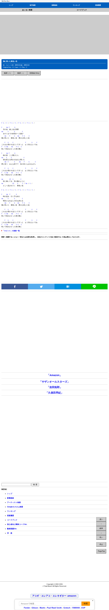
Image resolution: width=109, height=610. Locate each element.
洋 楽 (9, 533)
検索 (86, 603)
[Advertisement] (54, 34)
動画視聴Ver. (12, 529)
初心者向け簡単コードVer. (17, 524)
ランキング (76, 5)
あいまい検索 (27, 10)
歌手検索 (32, 5)
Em (7, 146)
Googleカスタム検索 (15, 507)
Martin (42, 608)
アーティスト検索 (14, 502)
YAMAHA (76, 608)
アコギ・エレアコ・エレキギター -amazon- (54, 596)
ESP (83, 608)
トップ (11, 5)
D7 (10, 179)
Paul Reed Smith (54, 608)
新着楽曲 (54, 5)
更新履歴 (98, 5)
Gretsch (66, 608)
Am (7, 127)
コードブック (82, 10)
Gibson (35, 608)
